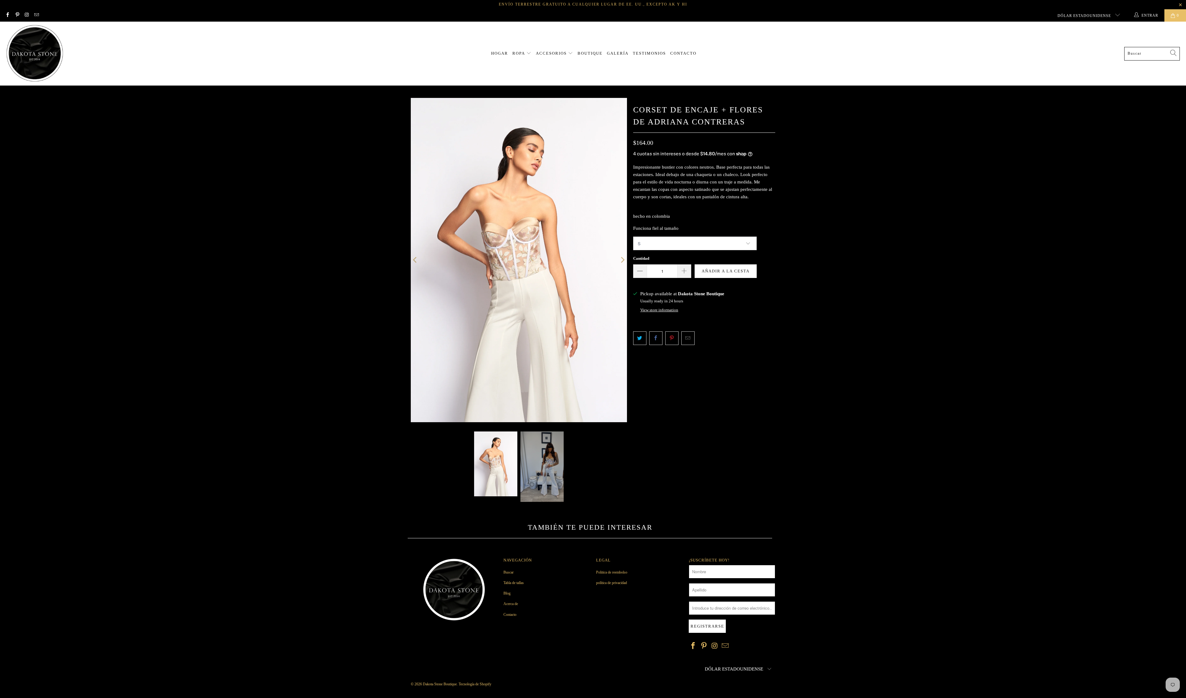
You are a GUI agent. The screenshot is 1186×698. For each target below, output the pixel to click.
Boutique (590, 53)
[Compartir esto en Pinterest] (672, 338)
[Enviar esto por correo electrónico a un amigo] (688, 338)
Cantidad (641, 258)
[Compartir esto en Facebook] (655, 338)
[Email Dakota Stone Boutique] (36, 15)
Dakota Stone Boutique (440, 684)
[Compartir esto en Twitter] (639, 338)
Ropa (519, 53)
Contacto (683, 53)
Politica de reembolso (611, 572)
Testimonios (649, 53)
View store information (659, 310)
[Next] (622, 260)
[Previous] (415, 260)
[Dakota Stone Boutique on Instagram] (26, 15)
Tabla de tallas (513, 583)
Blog (507, 593)
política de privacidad (611, 583)
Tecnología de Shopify (475, 684)
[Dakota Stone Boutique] (34, 53)
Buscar (508, 572)
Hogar (499, 53)
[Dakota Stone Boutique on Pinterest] (16, 15)
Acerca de (510, 604)
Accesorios (552, 53)
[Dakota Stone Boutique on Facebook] (7, 15)
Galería (618, 53)
